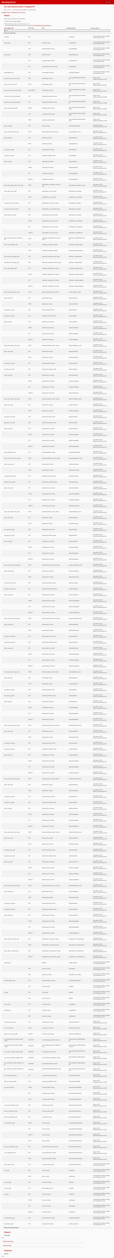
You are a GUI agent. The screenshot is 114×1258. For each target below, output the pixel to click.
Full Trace (22, 12)
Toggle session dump (8, 1241)
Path (9, 28)
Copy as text (108, 2)
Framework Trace (15, 12)
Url (12, 28)
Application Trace (6, 12)
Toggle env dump (7, 1245)
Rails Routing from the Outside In (43, 25)
